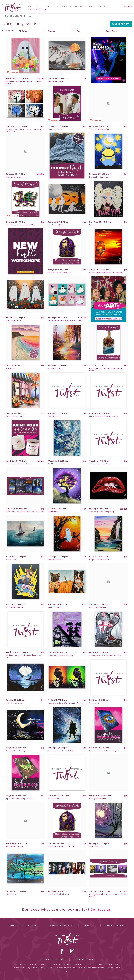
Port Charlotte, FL (37, 10)
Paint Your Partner (55, 129)
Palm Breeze (11, 894)
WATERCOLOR (54, 416)
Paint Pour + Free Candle (58, 464)
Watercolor (11, 368)
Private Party (61, 925)
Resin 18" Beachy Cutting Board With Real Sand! (23, 656)
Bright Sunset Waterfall (99, 560)
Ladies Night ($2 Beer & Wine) (60, 655)
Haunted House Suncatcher (59, 273)
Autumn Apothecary (14, 416)
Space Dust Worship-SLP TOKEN (61, 751)
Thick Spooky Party (56, 225)
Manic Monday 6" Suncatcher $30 (103, 416)
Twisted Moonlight (97, 846)
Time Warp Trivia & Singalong (101, 512)
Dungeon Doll (95, 225)
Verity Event (94, 703)
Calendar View (121, 24)
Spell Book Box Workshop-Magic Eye (105, 751)
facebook (61, 951)
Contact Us (83, 959)
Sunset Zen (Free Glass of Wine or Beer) (106, 273)
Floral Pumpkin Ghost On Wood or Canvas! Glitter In (23, 82)
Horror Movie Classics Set (58, 894)
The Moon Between (14, 703)
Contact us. (101, 909)
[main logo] (12, 3)
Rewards (128, 7)
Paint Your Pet (54, 607)
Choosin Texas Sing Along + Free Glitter (105, 655)
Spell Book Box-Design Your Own (20, 799)
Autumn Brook (54, 368)
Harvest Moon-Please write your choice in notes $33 (23, 130)
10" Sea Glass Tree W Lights (100, 464)
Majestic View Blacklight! (16, 751)
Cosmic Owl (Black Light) (99, 129)
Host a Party (60, 7)
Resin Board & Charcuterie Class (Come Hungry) (105, 369)
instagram (72, 951)
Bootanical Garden (14, 320)
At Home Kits (76, 7)
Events (47, 7)
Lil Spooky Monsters (14, 177)
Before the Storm (55, 81)
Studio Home (34, 7)
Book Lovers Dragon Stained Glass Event (23, 225)
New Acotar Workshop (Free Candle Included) (25, 512)
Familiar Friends (54, 560)
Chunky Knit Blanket (97, 607)
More (87, 7)
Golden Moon (53, 512)
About (89, 925)
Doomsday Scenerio (15, 607)
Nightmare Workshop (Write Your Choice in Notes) (107, 895)
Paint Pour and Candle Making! (19, 464)
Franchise (101, 7)
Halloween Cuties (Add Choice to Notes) (65, 320)
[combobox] (31, 31)
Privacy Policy (53, 959)
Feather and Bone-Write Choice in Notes (65, 703)
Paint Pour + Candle (14, 846)
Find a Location (23, 925)
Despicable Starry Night (99, 177)
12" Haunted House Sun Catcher (61, 846)
